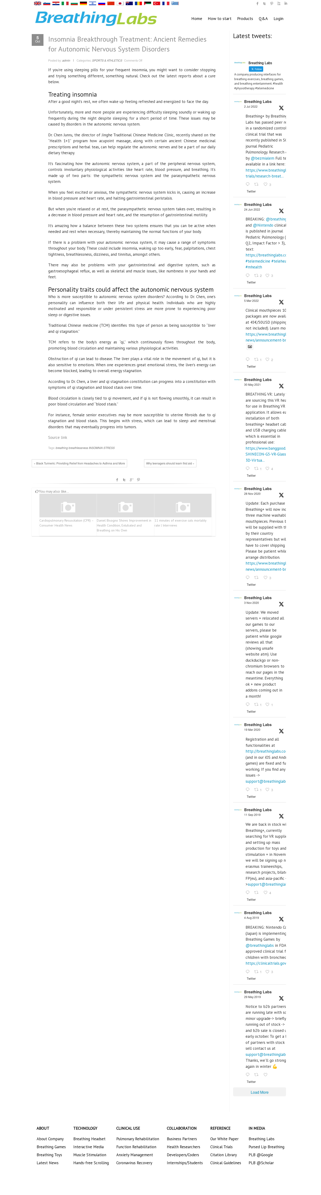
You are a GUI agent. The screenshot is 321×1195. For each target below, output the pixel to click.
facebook (117, 479)
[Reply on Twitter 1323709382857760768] (248, 704)
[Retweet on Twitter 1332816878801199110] (257, 577)
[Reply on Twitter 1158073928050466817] (248, 971)
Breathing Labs (258, 101)
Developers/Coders (183, 1154)
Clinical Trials (221, 1146)
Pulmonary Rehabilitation (137, 1138)
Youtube (278, 3)
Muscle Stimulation (89, 1154)
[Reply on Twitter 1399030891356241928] (248, 468)
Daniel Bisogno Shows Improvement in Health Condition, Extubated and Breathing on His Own (124, 525)
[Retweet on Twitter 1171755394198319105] (257, 892)
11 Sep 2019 (252, 815)
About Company (50, 1138)
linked (285, 3)
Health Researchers (183, 1146)
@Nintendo (263, 225)
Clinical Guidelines (225, 1162)
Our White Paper (224, 1138)
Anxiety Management (134, 1154)
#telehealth (281, 261)
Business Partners (182, 1138)
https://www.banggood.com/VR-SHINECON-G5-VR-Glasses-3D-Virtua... (273, 454)
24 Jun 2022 (252, 209)
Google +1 (131, 479)
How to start (219, 18)
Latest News (48, 1162)
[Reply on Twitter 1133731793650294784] (248, 1074)
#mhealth (254, 267)
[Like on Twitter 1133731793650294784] (267, 1074)
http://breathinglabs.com (267, 751)
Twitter (124, 479)
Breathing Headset (89, 1138)
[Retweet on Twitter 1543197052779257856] (257, 184)
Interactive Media (88, 1146)
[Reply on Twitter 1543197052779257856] (248, 184)
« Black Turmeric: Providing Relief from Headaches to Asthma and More (79, 463)
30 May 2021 (252, 384)
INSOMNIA (96, 448)
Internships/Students (185, 1162)
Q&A (263, 18)
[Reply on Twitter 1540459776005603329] (248, 275)
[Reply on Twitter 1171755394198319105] (248, 892)
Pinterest (138, 479)
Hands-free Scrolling (91, 1162)
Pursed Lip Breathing (266, 1146)
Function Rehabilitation (136, 1146)
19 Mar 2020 (252, 729)
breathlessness (78, 448)
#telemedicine (258, 261)
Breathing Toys (49, 1154)
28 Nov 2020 (252, 493)
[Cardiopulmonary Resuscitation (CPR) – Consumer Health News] (68, 507)
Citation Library (223, 1154)
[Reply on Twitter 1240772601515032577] (248, 789)
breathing (62, 448)
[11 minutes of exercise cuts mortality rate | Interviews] (183, 507)
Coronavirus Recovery (134, 1162)
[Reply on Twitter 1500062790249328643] (248, 359)
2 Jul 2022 (251, 106)
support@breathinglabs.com (270, 781)
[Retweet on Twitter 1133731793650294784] (257, 1074)
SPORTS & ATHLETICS (107, 60)
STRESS (109, 448)
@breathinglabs (280, 219)
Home (196, 18)
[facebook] (257, 3)
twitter (264, 3)
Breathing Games (51, 1146)
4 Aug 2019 (251, 918)
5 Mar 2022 (251, 301)
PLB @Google (261, 1154)
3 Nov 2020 (251, 603)
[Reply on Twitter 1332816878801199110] (248, 577)
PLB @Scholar (261, 1162)
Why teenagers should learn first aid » (170, 463)
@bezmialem (262, 158)
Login (278, 18)
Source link (57, 437)
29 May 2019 (252, 997)
